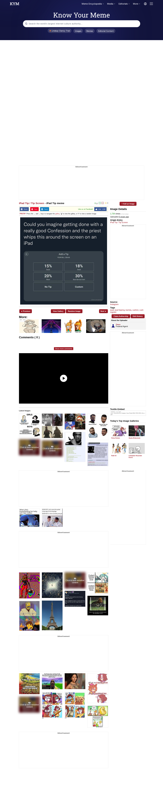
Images (78, 31)
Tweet (45, 209)
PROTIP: (23, 214)
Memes (89, 31)
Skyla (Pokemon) (134, 438)
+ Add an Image (128, 204)
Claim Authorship (121, 316)
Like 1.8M (101, 209)
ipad (112, 310)
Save (35, 209)
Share (25, 209)
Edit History (138, 316)
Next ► (103, 311)
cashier (135, 310)
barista (128, 310)
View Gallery (58, 311)
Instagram (114, 304)
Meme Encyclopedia (91, 4)
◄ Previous (25, 311)
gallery (57, 214)
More (135, 4)
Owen (118, 324)
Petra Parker (115, 438)
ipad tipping (120, 310)
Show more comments (63, 349)
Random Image (74, 311)
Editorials (123, 4)
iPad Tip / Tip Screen (31, 203)
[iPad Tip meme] (63, 261)
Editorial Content (106, 31)
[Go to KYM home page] (14, 4)
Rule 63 (113, 456)
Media (110, 4)
